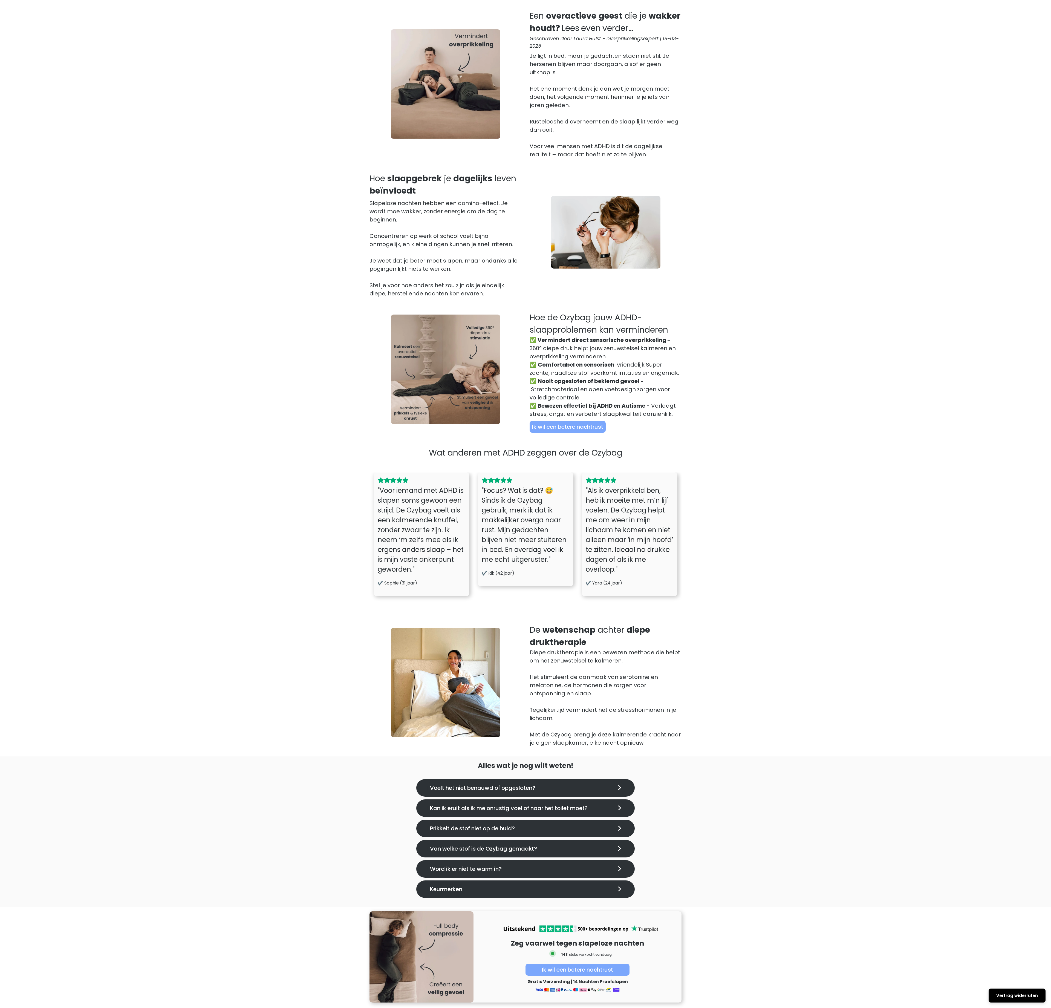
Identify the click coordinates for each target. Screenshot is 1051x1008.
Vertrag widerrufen (1017, 995)
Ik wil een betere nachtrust (567, 427)
